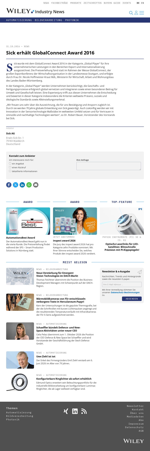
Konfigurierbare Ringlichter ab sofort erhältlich (64, 378)
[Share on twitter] (15, 184)
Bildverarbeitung (48, 20)
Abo (141, 420)
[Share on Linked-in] (22, 184)
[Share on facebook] (8, 184)
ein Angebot (18, 163)
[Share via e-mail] (35, 184)
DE (138, 3)
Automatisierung (19, 20)
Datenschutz (134, 427)
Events (127, 3)
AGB (141, 430)
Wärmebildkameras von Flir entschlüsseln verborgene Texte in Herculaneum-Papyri (61, 300)
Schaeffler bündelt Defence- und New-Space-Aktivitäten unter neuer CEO (58, 329)
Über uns (137, 413)
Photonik (72, 20)
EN (142, 3)
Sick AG (10, 133)
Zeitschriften (93, 3)
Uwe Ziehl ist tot (45, 356)
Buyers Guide (112, 3)
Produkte (75, 3)
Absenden (132, 298)
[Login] (136, 12)
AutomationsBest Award (20, 237)
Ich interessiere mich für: (21, 160)
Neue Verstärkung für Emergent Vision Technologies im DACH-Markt (57, 274)
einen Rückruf (19, 167)
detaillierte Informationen (24, 171)
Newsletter (135, 405)
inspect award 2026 (64, 240)
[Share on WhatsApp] (29, 184)
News (46, 3)
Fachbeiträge (59, 3)
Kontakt (138, 409)
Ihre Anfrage (82, 160)
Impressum (136, 423)
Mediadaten (135, 416)
